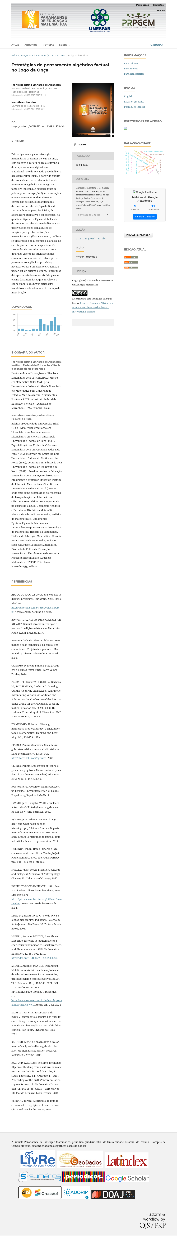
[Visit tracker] (125, 129)
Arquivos (31, 44)
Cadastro (158, 4)
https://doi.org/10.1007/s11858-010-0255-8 (35, 958)
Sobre (63, 44)
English (128, 96)
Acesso (161, 10)
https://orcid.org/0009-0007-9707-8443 (28, 95)
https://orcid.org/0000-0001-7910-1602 (28, 109)
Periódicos (142, 4)
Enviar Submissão (138, 235)
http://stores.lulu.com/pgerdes (28, 758)
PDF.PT (81, 144)
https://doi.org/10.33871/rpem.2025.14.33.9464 (38, 126)
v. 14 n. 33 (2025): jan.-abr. (50, 55)
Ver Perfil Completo (145, 216)
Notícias (48, 44)
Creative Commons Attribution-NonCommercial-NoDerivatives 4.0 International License (93, 307)
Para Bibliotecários (134, 73)
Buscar (158, 44)
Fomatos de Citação (89, 214)
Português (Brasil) (134, 106)
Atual (15, 44)
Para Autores (131, 68)
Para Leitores (131, 63)
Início (15, 55)
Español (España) (134, 101)
